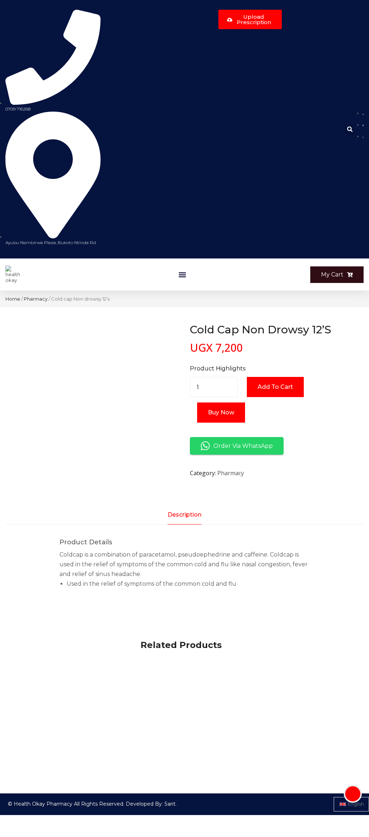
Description (184, 514)
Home (12, 299)
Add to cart (275, 386)
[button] (349, 129)
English (356, 804)
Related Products (181, 645)
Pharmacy (36, 299)
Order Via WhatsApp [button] (243, 445)
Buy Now (221, 412)
